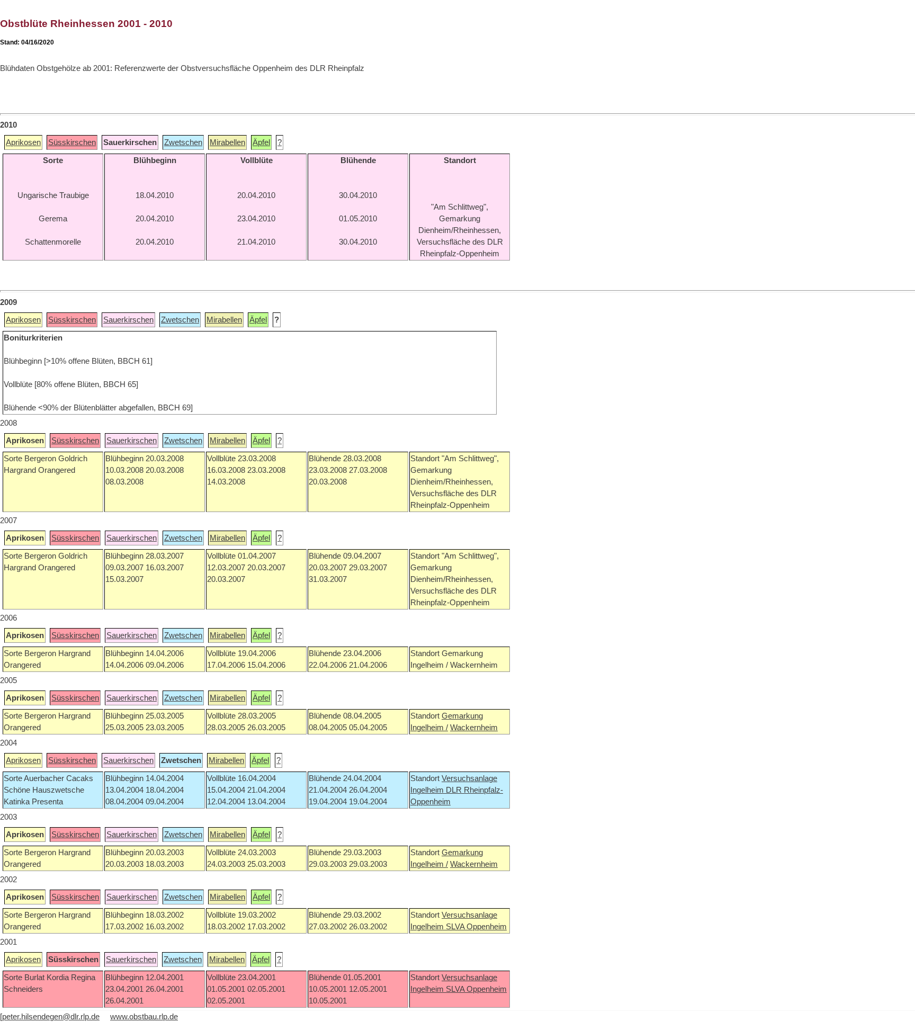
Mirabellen (227, 142)
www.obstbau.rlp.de (144, 1016)
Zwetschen (183, 142)
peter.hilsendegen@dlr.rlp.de (51, 1016)
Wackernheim (474, 727)
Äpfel (261, 142)
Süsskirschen (72, 142)
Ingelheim (428, 790)
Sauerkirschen (128, 320)
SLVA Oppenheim (476, 926)
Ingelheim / (429, 727)
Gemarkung (462, 716)
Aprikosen (23, 142)
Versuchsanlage (469, 778)
